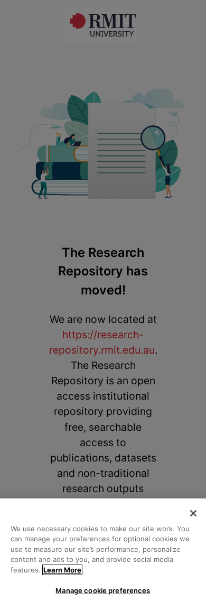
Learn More (62, 570)
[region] (103, 554)
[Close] (193, 513)
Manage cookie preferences (102, 590)
